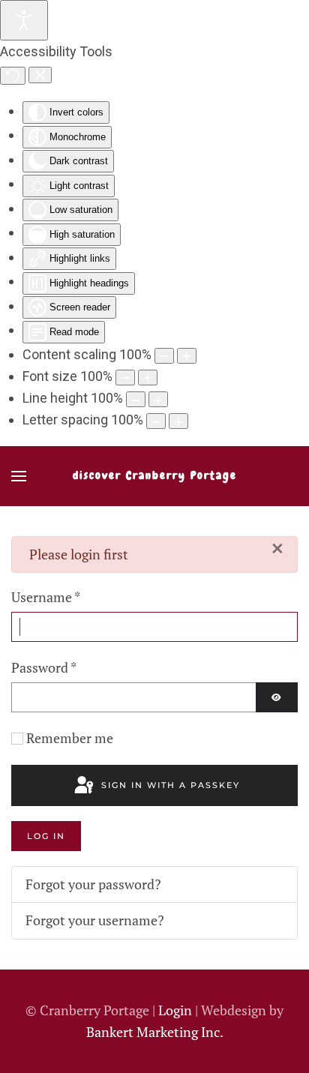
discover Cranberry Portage (155, 475)
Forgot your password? (93, 884)
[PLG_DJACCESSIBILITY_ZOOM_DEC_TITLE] (164, 356)
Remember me (69, 738)
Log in (46, 836)
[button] (18, 476)
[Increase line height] (158, 399)
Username (45, 597)
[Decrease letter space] (156, 421)
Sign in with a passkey (169, 785)
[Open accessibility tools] (24, 20)
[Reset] (13, 76)
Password (43, 667)
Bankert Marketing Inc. (155, 1032)
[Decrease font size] (125, 377)
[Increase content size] (186, 356)
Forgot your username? (95, 920)
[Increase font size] (148, 377)
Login (176, 1010)
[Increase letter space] (178, 421)
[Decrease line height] (136, 399)
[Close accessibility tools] (40, 75)
